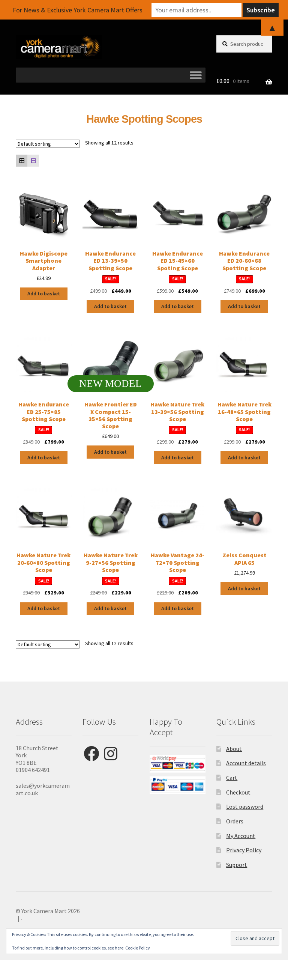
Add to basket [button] (43, 293)
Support (236, 864)
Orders (234, 821)
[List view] (33, 160)
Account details (246, 763)
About (234, 748)
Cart (231, 777)
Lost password (244, 806)
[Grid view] (21, 160)
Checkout (238, 792)
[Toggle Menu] (196, 75)
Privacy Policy (243, 850)
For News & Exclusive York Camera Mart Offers (77, 10)
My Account (240, 836)
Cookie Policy (137, 948)
